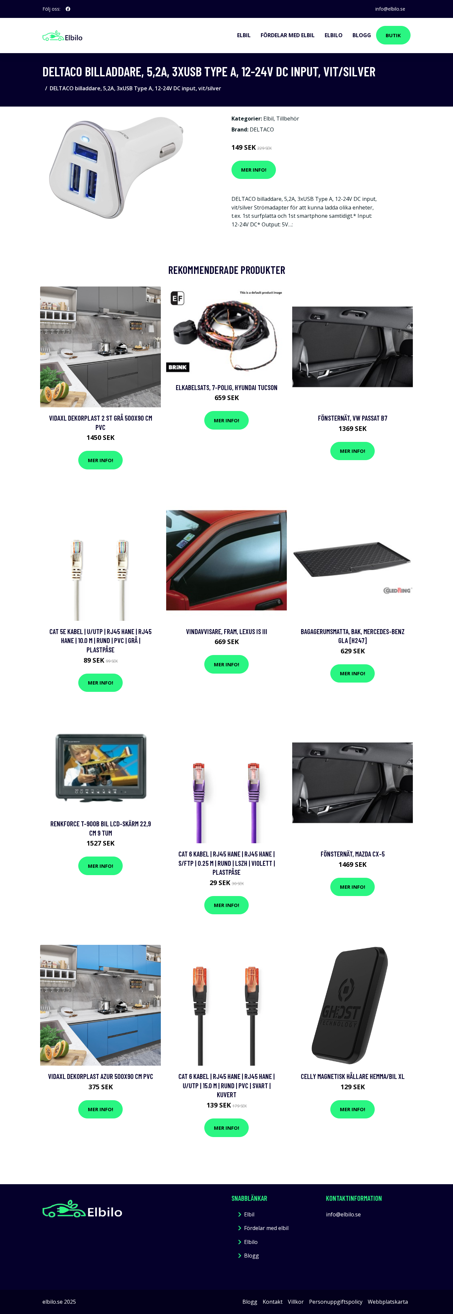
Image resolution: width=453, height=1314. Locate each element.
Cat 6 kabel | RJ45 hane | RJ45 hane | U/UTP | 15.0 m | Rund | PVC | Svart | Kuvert (226, 1085)
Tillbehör (287, 118)
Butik (393, 35)
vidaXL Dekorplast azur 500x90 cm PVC (100, 1076)
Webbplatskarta (388, 1301)
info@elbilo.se (390, 9)
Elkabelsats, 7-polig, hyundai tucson (227, 387)
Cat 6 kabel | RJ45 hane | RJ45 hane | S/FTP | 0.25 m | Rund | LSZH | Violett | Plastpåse (226, 863)
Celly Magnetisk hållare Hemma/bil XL (353, 1076)
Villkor (296, 1301)
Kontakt (273, 1301)
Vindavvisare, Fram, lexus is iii (226, 631)
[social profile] (68, 9)
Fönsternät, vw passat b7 (352, 418)
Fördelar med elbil (288, 35)
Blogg (362, 35)
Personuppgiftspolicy (335, 1301)
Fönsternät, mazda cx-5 (353, 854)
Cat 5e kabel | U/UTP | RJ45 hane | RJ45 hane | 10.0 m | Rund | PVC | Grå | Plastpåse (100, 640)
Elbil (244, 35)
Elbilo (334, 35)
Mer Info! (253, 169)
